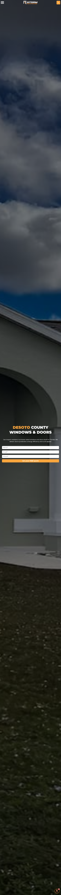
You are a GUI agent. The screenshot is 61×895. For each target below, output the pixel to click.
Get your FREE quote (30, 461)
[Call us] (58, 2)
